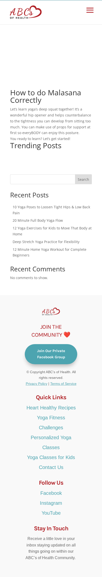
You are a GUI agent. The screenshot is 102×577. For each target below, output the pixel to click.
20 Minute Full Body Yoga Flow (38, 220)
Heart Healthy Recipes (51, 407)
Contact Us (51, 467)
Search (83, 179)
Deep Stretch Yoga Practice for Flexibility (46, 241)
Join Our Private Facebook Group (51, 354)
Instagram (51, 503)
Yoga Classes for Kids (51, 457)
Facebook (51, 493)
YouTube (51, 513)
